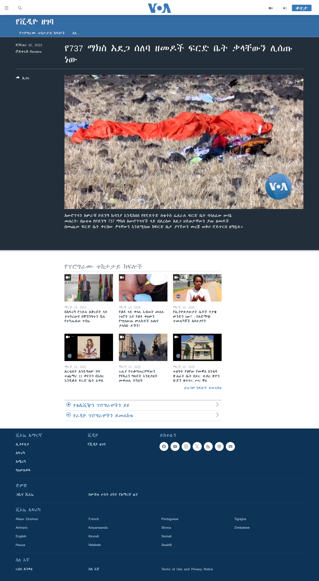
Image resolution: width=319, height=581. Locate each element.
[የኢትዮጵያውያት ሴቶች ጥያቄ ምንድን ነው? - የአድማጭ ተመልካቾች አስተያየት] (197, 287)
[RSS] (208, 446)
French (94, 519)
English (21, 536)
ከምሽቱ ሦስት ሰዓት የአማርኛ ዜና (113, 494)
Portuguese (169, 519)
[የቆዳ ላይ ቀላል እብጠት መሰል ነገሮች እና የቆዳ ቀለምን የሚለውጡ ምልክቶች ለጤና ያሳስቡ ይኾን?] (143, 287)
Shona (166, 527)
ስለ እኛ (94, 569)
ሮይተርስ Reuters (29, 52)
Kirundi (94, 536)
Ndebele (95, 545)
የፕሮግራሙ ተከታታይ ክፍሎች (42, 33)
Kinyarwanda (98, 527)
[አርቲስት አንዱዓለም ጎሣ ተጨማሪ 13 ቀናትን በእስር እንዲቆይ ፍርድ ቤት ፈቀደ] (88, 347)
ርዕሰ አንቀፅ (24, 569)
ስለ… (76, 33)
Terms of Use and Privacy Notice (187, 569)
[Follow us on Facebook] (164, 446)
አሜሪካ (21, 462)
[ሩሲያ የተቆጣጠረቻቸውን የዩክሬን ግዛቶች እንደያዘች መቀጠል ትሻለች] (143, 347)
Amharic (22, 527)
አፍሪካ (20, 453)
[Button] (23, 79)
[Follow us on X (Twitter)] (197, 446)
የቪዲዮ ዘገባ (97, 444)
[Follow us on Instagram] (186, 446)
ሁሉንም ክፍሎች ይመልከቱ (203, 388)
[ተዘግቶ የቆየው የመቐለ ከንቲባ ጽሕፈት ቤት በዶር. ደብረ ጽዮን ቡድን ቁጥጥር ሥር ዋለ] (197, 347)
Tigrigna (240, 519)
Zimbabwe (242, 527)
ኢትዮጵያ (22, 444)
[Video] (271, 8)
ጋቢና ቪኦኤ (25, 494)
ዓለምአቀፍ (23, 470)
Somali (166, 536)
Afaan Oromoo (27, 519)
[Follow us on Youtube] (174, 446)
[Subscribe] (230, 446)
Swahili (166, 545)
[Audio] (285, 8)
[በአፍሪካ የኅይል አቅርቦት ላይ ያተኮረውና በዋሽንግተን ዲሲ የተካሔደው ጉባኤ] (88, 287)
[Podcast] (219, 446)
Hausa (20, 545)
